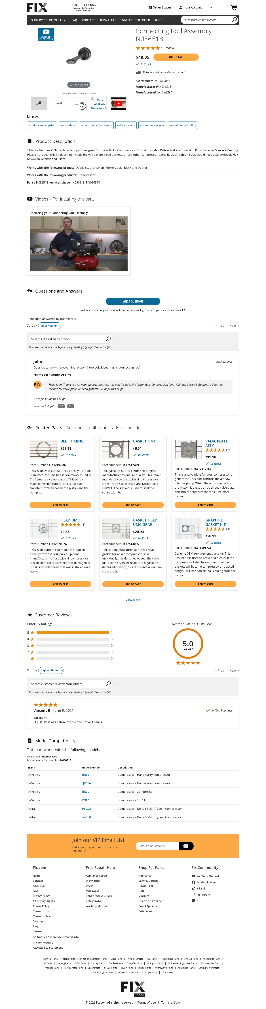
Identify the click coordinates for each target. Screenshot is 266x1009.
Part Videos (68, 125)
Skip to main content (133, 8)
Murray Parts (97, 963)
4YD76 (86, 800)
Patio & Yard (147, 911)
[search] (234, 19)
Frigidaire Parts (135, 958)
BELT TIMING (72, 441)
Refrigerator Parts (73, 967)
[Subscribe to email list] (186, 846)
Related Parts (126, 125)
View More (133, 600)
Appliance (145, 875)
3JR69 (85, 775)
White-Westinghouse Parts (182, 963)
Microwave (92, 890)
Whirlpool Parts (155, 963)
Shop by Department (46, 20)
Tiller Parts (167, 972)
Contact (88, 20)
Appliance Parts (186, 967)
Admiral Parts (50, 958)
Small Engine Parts (103, 972)
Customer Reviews (152, 125)
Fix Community (205, 867)
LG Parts (47, 963)
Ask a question (133, 301)
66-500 (86, 817)
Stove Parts (110, 967)
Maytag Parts (63, 963)
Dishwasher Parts (211, 963)
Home (36, 875)
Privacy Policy (41, 895)
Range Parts (144, 967)
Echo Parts (117, 958)
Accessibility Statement (48, 947)
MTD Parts (80, 963)
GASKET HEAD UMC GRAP (145, 522)
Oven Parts (127, 967)
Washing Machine (97, 906)
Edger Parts (151, 972)
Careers (38, 931)
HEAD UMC (70, 520)
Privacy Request (43, 942)
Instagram (203, 894)
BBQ (141, 890)
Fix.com (39, 867)
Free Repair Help (100, 867)
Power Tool (146, 885)
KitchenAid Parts (212, 958)
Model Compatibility (183, 125)
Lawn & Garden (148, 880)
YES (61, 406)
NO (70, 406)
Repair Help (108, 20)
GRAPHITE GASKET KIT (215, 522)
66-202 (86, 809)
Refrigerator (94, 900)
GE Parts (152, 958)
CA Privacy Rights (44, 900)
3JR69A (86, 783)
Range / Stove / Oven (99, 895)
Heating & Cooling (150, 900)
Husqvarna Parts (170, 958)
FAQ (74, 20)
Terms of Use (41, 911)
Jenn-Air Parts (191, 958)
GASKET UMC (144, 441)
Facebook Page (206, 882)
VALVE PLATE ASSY (216, 443)
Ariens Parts (68, 958)
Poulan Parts (116, 963)
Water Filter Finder (135, 20)
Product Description (42, 125)
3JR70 (85, 792)
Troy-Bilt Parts (134, 963)
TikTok (201, 888)
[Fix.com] (39, 7)
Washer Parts (52, 967)
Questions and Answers (96, 125)
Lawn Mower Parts (209, 967)
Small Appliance (149, 906)
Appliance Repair (96, 875)
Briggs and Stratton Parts (93, 958)
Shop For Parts (151, 867)
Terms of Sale (42, 916)
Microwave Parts (164, 967)
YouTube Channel (208, 876)
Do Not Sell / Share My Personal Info (54, 937)
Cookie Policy (41, 906)
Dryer (89, 885)
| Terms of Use (145, 1002)
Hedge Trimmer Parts (129, 972)
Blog (158, 20)
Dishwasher (93, 880)
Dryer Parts (94, 967)
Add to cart (176, 57)
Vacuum (144, 895)
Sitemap (38, 921)
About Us (39, 885)
